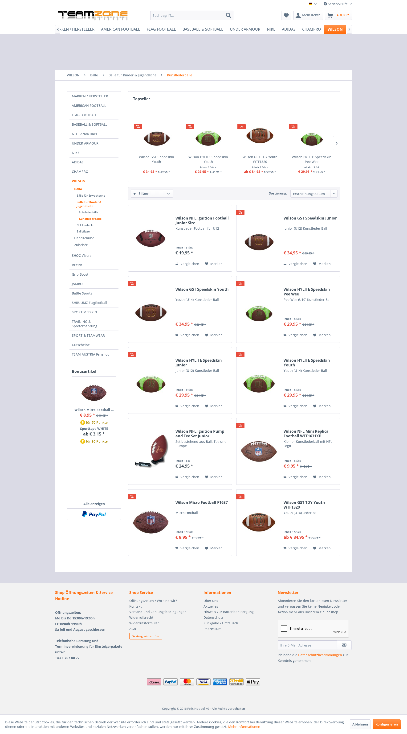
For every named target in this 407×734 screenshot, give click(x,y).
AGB (132, 628)
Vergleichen (189, 263)
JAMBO (77, 284)
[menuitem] (191, 15)
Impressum (212, 628)
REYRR (77, 265)
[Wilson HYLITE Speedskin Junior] (151, 380)
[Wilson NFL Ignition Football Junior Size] (151, 238)
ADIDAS (78, 162)
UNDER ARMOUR (85, 143)
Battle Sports (82, 293)
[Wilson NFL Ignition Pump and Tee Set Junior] (151, 451)
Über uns (211, 600)
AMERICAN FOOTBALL (89, 105)
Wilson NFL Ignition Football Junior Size (202, 220)
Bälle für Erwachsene (91, 196)
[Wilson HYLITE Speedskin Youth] (208, 135)
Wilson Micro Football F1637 (201, 502)
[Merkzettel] (286, 15)
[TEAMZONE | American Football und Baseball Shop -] (92, 16)
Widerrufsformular (144, 623)
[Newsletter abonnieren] (344, 645)
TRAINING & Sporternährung (84, 323)
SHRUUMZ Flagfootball (89, 302)
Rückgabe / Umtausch (221, 623)
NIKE (75, 152)
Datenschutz (213, 617)
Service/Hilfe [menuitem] (338, 4)
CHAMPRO (80, 171)
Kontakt (135, 606)
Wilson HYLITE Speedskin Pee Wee (311, 159)
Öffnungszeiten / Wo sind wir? (153, 600)
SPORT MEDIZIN (84, 312)
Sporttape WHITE (94, 428)
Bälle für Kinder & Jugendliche (89, 204)
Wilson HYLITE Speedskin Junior (198, 362)
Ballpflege (83, 231)
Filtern (143, 193)
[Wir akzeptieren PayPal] (93, 514)
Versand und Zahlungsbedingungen (158, 612)
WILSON (78, 181)
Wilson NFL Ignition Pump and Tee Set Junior (199, 433)
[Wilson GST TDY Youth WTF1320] (260, 135)
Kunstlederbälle (90, 219)
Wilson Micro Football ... (94, 409)
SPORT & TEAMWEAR (88, 335)
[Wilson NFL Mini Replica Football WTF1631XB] (259, 451)
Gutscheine (81, 345)
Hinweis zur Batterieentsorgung (229, 612)
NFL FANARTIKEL (85, 134)
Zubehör (81, 245)
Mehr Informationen (244, 726)
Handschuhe (84, 238)
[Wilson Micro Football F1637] (94, 393)
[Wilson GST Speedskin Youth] (156, 135)
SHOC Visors (81, 255)
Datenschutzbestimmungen (320, 655)
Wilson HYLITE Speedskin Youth (208, 159)
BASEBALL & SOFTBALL (89, 124)
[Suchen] (228, 15)
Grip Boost (80, 274)
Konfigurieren (386, 724)
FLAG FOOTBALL (84, 115)
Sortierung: (278, 193)
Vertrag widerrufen (145, 636)
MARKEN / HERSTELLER (90, 96)
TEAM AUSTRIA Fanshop (91, 354)
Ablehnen (360, 724)
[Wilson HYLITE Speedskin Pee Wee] (311, 135)
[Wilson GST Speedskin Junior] (259, 238)
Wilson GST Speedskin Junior (310, 218)
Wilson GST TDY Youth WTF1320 (260, 159)
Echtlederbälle (88, 212)
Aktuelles (211, 606)
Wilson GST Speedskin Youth (156, 159)
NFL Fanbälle (85, 225)
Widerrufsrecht (141, 617)
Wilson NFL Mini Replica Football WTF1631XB (306, 433)
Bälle (78, 189)
